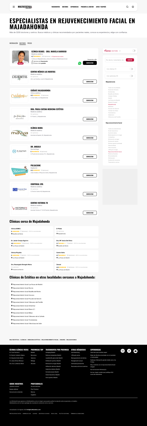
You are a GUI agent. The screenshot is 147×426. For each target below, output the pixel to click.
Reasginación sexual (77, 361)
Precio (29, 43)
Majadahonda (112, 104)
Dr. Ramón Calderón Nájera (17, 355)
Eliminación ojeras (113, 141)
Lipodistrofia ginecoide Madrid (54, 358)
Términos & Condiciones (77, 413)
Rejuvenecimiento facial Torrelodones (24, 320)
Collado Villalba (112, 96)
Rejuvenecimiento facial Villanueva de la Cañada (28, 316)
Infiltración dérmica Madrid (53, 366)
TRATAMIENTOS (56, 7)
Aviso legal (54, 413)
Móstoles (110, 106)
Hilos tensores (112, 147)
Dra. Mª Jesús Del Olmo (64, 240)
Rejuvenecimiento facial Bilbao (22, 313)
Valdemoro (111, 115)
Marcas (33, 392)
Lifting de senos (75, 355)
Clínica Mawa (37, 127)
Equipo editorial (14, 389)
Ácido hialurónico (113, 131)
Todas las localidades (114, 87)
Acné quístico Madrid (51, 377)
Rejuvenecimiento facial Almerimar (23, 306)
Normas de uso (27, 413)
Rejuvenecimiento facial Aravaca (23, 295)
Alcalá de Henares (113, 90)
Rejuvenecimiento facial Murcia (22, 288)
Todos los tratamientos (114, 128)
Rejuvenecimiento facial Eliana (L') (23, 309)
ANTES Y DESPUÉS (101, 7)
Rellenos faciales (113, 154)
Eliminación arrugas (113, 139)
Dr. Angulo (36, 146)
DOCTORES (65, 7)
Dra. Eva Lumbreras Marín (17, 363)
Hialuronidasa (112, 145)
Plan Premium (34, 389)
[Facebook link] (129, 351)
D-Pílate (59, 228)
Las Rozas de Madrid (114, 100)
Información (14, 43)
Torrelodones (112, 113)
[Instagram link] (123, 351)
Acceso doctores (35, 386)
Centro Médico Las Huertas (43, 71)
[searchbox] (116, 60)
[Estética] (25, 7)
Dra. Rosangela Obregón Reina (21, 264)
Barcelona (33, 355)
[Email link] (136, 351)
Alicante (33, 363)
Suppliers (33, 395)
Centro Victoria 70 (39, 202)
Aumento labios (112, 133)
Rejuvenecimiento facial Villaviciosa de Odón (27, 323)
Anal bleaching (75, 352)
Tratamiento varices (113, 162)
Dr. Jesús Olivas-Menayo (17, 361)
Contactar (89, 63)
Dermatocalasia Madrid (52, 372)
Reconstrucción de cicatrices (79, 366)
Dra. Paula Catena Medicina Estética (47, 109)
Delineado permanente (77, 363)
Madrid (33, 352)
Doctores (22, 43)
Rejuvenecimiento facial (115, 151)
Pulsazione (36, 165)
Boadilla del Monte (113, 94)
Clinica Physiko (16, 252)
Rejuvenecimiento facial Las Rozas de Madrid (27, 284)
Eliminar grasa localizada (115, 143)
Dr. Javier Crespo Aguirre (19, 240)
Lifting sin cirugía (113, 149)
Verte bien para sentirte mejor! (98, 352)
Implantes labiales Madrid (53, 369)
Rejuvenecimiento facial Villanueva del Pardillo (27, 302)
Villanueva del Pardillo (114, 117)
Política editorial (64, 413)
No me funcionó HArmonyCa (98, 369)
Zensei (58, 264)
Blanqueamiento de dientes (78, 358)
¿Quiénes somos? (14, 386)
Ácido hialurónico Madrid (53, 374)
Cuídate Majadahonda (40, 90)
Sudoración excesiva (114, 160)
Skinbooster (111, 158)
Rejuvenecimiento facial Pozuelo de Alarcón (26, 299)
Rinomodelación (112, 156)
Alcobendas (111, 92)
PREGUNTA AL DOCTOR (87, 7)
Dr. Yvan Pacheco (15, 352)
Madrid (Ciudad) (112, 102)
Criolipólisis (111, 137)
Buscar (130, 60)
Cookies (35, 413)
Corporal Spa (37, 184)
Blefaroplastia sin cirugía (115, 135)
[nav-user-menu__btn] (133, 7)
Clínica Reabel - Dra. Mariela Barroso (48, 51)
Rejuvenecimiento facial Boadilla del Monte (26, 291)
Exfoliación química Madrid (53, 361)
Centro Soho (60, 252)
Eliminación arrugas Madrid (53, 363)
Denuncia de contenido (16, 392)
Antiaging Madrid (50, 352)
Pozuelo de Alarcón (113, 108)
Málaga (33, 361)
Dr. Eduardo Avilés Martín (16, 358)
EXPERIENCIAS (74, 7)
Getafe (110, 98)
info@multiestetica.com (33, 409)
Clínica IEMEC (16, 228)
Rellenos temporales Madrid (53, 355)
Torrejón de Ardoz (113, 110)
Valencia (33, 358)
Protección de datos (15, 413)
